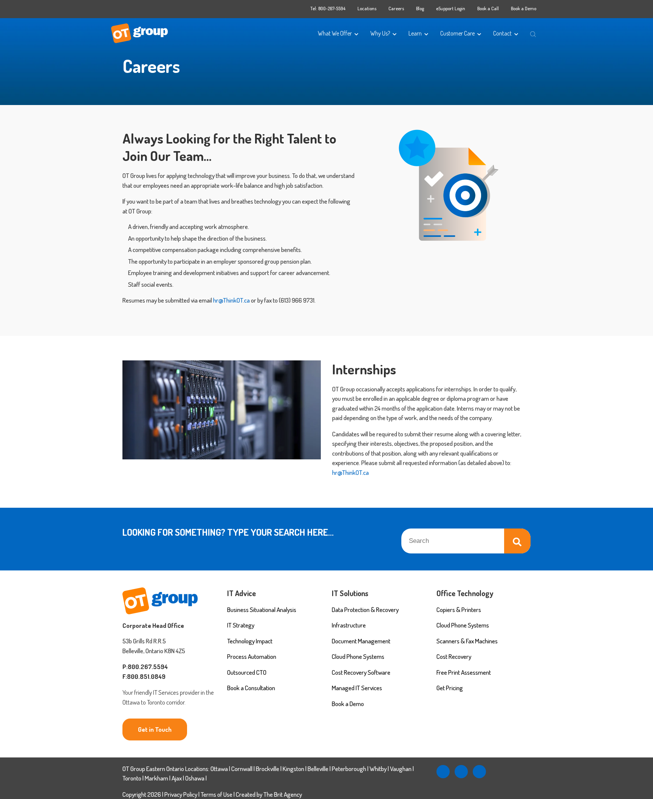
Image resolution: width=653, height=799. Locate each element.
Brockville (267, 769)
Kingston (293, 769)
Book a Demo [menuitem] (523, 8)
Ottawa (219, 769)
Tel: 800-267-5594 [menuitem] (327, 8)
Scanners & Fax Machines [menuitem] (467, 641)
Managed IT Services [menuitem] (357, 688)
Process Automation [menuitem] (251, 656)
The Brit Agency (282, 794)
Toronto (131, 778)
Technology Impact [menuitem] (249, 641)
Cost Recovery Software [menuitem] (361, 672)
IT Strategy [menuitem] (240, 625)
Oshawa (194, 778)
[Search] (517, 541)
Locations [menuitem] (366, 8)
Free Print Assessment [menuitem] (463, 672)
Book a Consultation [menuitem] (251, 688)
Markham (156, 778)
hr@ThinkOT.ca (231, 300)
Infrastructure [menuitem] (349, 625)
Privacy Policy (180, 794)
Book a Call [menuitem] (488, 8)
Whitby (378, 769)
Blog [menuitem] (420, 8)
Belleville (318, 769)
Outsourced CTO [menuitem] (246, 672)
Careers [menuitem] (396, 8)
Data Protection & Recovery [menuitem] (365, 610)
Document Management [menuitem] (361, 641)
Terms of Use (217, 794)
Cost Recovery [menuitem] (453, 656)
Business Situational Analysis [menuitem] (261, 610)
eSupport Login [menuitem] (450, 8)
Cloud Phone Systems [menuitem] (358, 656)
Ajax (177, 778)
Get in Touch (155, 729)
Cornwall (241, 769)
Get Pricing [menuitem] (449, 688)
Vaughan (401, 769)
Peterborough (349, 769)
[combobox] (466, 541)
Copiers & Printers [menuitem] (458, 610)
